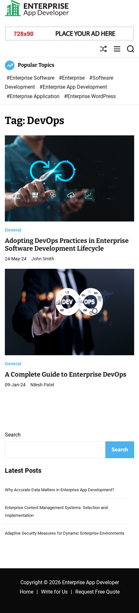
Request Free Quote (97, 592)
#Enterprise (72, 78)
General (13, 230)
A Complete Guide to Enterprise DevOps (65, 374)
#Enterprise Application (33, 96)
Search (13, 435)
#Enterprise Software (31, 78)
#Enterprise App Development (73, 87)
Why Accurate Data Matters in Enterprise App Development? (59, 489)
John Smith (42, 258)
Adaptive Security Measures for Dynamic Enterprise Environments (64, 533)
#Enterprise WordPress (90, 96)
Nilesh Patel (42, 384)
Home (26, 592)
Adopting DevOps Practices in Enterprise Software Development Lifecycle (67, 244)
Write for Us (54, 592)
